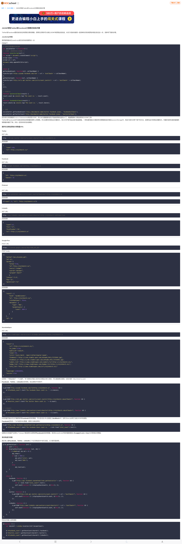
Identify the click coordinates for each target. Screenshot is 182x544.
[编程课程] (91, 18)
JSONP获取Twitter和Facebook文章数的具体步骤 (30, 8)
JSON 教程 (10, 8)
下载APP (173, 3)
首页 (3, 8)
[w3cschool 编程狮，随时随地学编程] (8, 3)
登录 (178, 3)
